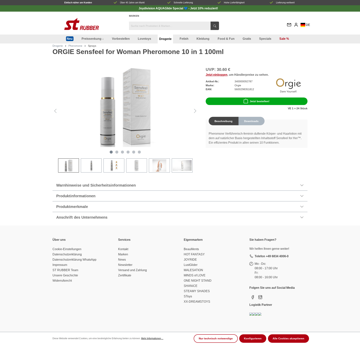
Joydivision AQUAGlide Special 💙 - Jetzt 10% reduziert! (178, 8)
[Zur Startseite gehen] (81, 24)
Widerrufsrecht (62, 280)
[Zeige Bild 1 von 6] (111, 152)
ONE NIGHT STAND (198, 280)
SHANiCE (190, 285)
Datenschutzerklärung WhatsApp (74, 259)
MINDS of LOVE (195, 275)
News (122, 259)
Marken (134, 16)
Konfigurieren (253, 338)
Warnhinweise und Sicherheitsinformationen (96, 185)
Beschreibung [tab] (223, 121)
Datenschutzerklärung (67, 254)
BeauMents (191, 249)
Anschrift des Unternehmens (81, 217)
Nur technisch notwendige (216, 338)
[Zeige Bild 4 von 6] (128, 152)
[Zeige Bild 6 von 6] (139, 152)
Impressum (59, 264)
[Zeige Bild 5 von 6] (133, 152)
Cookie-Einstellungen (66, 249)
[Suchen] (215, 26)
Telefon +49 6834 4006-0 (272, 256)
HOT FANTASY (194, 254)
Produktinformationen (75, 196)
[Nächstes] (195, 111)
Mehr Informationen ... (152, 338)
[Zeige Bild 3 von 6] (122, 152)
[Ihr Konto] (296, 24)
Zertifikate (124, 275)
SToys (188, 296)
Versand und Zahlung (132, 270)
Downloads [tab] (251, 121)
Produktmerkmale (72, 207)
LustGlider (190, 264)
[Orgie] (288, 85)
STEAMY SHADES (197, 291)
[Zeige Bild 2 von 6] (116, 152)
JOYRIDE (190, 259)
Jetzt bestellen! (259, 101)
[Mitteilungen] (289, 25)
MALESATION (193, 270)
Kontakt (123, 249)
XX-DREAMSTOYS (197, 301)
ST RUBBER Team (65, 270)
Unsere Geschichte (65, 275)
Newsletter (125, 264)
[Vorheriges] (55, 111)
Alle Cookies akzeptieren (288, 338)
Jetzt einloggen (216, 74)
